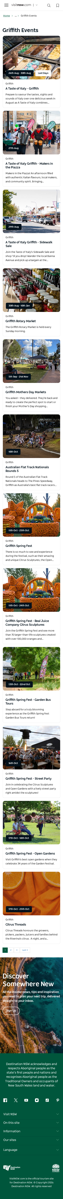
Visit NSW (10, 1114)
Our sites (9, 1140)
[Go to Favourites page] (57, 5)
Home (6, 16)
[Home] (21, 5)
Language (10, 1149)
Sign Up (11, 1010)
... (16, 16)
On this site (11, 1122)
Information (11, 1131)
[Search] (49, 6)
